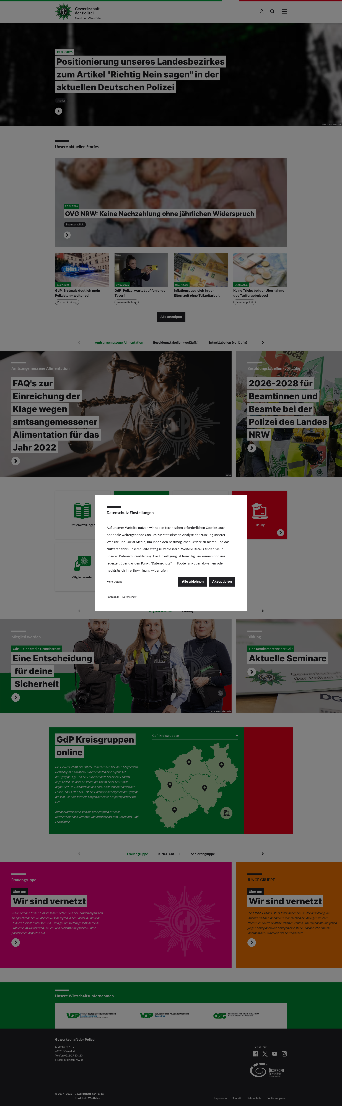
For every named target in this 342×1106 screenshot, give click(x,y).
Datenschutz (129, 596)
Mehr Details (114, 581)
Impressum (113, 596)
